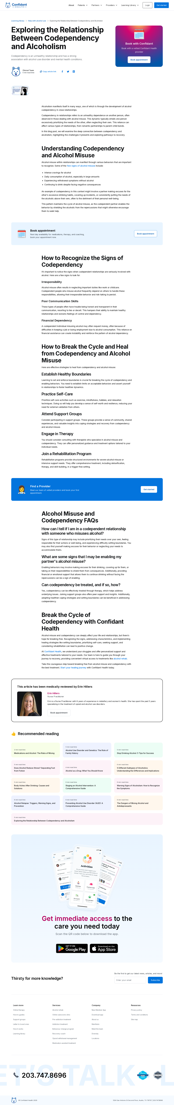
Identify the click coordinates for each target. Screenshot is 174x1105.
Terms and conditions (139, 1015)
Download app (97, 1015)
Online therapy (19, 1010)
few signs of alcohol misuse (81, 166)
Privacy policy (136, 1010)
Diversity (95, 1034)
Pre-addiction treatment (61, 1019)
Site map (134, 1019)
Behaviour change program (63, 1029)
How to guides (19, 1015)
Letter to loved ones (21, 1024)
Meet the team (97, 1029)
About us (95, 1019)
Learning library (19, 1034)
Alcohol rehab (57, 1010)
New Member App (99, 1010)
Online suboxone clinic (61, 1015)
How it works (18, 1029)
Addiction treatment (60, 1024)
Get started (161, 5)
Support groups (19, 1019)
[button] (83, 5)
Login (147, 5)
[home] (16, 5)
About (71, 5)
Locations (95, 1038)
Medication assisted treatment (64, 1043)
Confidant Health (52, 651)
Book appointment (139, 60)
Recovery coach (58, 1034)
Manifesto (95, 1024)
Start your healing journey (73, 667)
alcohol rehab (120, 658)
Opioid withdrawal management (64, 1038)
